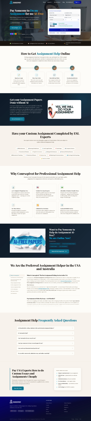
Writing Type (57, 2)
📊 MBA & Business (21, 148)
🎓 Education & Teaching (17, 155)
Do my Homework (16, 119)
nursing (40, 288)
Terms (73, 419)
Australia (66, 405)
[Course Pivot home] (15, 2)
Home (44, 2)
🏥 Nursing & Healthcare (33, 148)
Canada (47, 405)
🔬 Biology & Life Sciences (51, 151)
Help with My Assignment (58, 251)
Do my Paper (15, 27)
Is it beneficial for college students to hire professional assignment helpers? (45, 328)
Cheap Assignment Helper (16, 282)
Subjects (49, 2)
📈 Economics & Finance (23, 151)
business (45, 288)
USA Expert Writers (14, 291)
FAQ (80, 419)
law (48, 288)
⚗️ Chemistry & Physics (31, 155)
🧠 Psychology (58, 148)
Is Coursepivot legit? (45, 333)
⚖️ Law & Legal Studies (47, 148)
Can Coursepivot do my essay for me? (45, 338)
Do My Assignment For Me (16, 284)
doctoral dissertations (66, 281)
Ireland (47, 407)
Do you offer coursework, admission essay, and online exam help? (45, 353)
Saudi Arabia (48, 413)
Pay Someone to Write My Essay (17, 277)
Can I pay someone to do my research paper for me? (45, 343)
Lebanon (66, 411)
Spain (47, 409)
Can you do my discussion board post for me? (45, 348)
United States (49, 403)
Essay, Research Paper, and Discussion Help (16, 280)
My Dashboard (69, 2)
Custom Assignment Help (15, 287)
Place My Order (18, 388)
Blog (64, 2)
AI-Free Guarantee (14, 289)
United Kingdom (67, 403)
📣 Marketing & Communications (56, 155)
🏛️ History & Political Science (66, 151)
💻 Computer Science (69, 148)
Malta (65, 409)
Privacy (76, 419)
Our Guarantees (14, 293)
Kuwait (47, 411)
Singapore (66, 407)
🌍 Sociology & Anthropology (73, 155)
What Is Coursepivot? (15, 275)
